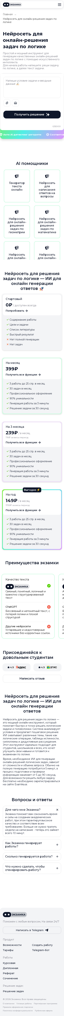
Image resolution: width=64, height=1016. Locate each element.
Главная (8, 14)
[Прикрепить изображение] (6, 102)
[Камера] (15, 102)
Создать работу (42, 945)
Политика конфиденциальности (18, 1011)
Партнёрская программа (45, 1004)
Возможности (12, 945)
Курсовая (9, 963)
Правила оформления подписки (18, 1007)
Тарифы (8, 950)
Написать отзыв (32, 678)
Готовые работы (24, 1004)
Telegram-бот (40, 950)
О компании (8, 1004)
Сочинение (10, 978)
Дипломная (10, 968)
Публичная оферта (43, 1011)
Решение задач (13, 991)
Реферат (8, 973)
